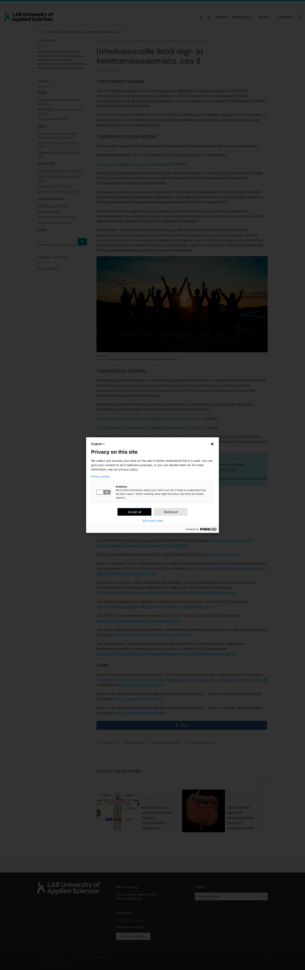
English (96, 444)
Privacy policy (100, 476)
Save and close (152, 520)
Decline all (171, 512)
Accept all (134, 512)
